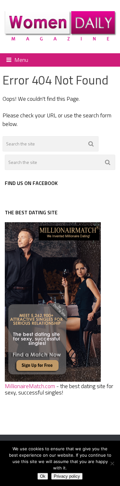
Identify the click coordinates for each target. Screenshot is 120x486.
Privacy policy (67, 476)
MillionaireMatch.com (30, 386)
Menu (21, 59)
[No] (112, 463)
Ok (42, 476)
